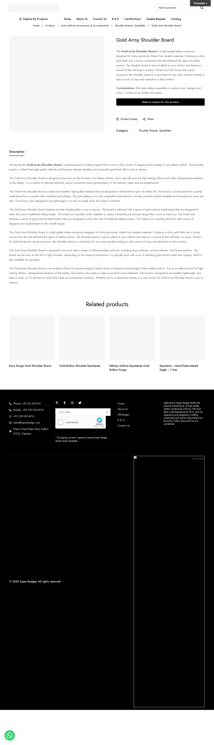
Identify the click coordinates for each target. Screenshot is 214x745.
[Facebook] (64, 402)
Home (36, 25)
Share (150, 119)
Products (50, 25)
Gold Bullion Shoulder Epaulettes (79, 366)
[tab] (16, 152)
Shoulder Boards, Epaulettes (130, 25)
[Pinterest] (56, 402)
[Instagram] (72, 402)
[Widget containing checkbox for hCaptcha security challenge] (80, 422)
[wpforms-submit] (107, 412)
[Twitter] (79, 402)
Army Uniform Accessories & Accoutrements (85, 25)
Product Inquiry (129, 119)
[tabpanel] (107, 224)
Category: (122, 130)
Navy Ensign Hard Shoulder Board (30, 366)
